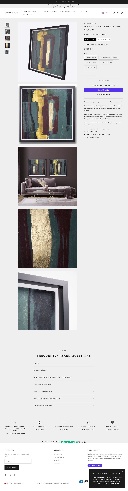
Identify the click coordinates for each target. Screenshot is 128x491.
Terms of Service (59, 457)
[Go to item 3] (7, 38)
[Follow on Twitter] (10, 475)
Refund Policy (58, 460)
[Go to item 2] (7, 31)
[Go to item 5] (7, 52)
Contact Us (28, 14)
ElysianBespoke (90, 23)
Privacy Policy (58, 454)
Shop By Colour (50, 11)
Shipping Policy (58, 463)
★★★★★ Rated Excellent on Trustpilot (96, 44)
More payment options (103, 94)
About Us (83, 11)
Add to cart (103, 81)
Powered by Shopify (61, 483)
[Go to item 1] (7, 24)
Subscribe (11, 467)
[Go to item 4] (7, 45)
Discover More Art (68, 11)
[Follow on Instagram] (15, 475)
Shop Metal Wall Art (31, 11)
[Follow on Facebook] (5, 475)
